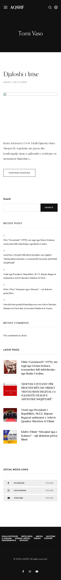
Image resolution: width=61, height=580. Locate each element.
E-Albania (7, 538)
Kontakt (23, 540)
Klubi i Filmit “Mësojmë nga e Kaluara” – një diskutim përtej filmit (27, 291)
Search (7, 198)
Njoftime (50, 536)
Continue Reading (19, 173)
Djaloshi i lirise (21, 74)
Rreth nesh (26, 536)
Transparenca (9, 540)
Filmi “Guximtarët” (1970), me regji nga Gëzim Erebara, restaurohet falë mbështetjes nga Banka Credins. (29, 242)
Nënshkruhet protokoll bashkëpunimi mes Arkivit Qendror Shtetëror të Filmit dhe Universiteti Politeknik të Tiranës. (29, 306)
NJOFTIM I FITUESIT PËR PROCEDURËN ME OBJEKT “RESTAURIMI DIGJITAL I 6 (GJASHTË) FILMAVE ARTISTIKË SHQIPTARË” (30, 259)
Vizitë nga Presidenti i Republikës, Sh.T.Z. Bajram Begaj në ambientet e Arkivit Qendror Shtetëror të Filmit (29, 276)
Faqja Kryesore (10, 536)
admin (7, 82)
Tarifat (37, 538)
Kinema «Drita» (22, 538)
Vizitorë (48, 538)
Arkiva (39, 536)
